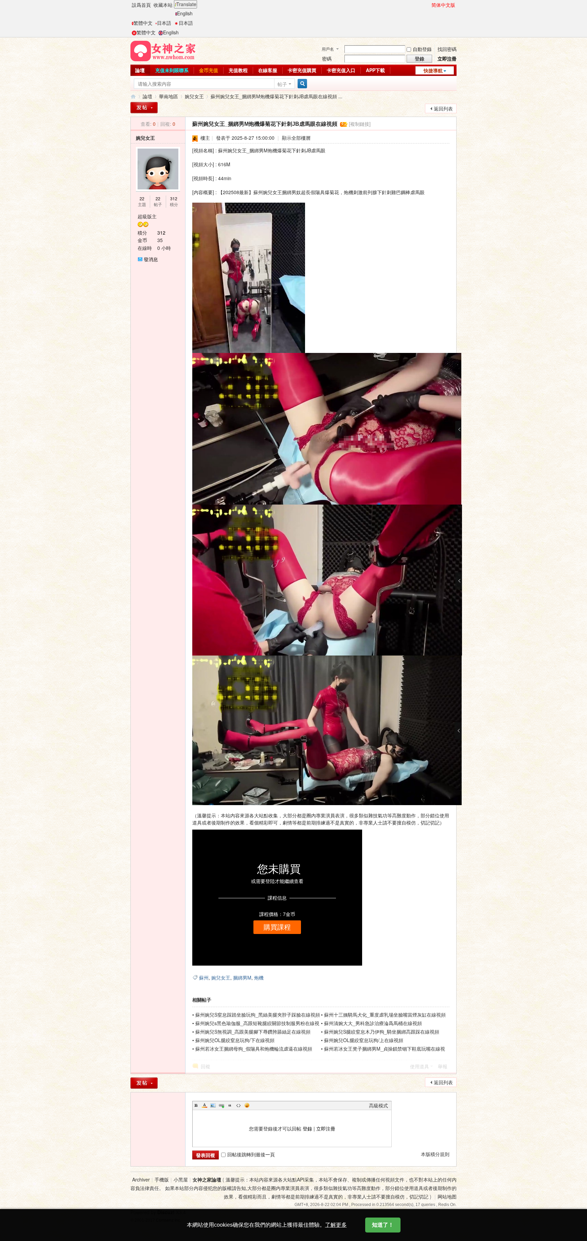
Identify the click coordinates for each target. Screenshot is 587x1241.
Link (221, 1105)
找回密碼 (447, 49)
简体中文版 (443, 4)
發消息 (151, 259)
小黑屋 (181, 1179)
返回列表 (443, 108)
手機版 (162, 1179)
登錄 (307, 1128)
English (185, 13)
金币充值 (208, 70)
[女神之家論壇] (163, 50)
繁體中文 (143, 22)
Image (213, 1105)
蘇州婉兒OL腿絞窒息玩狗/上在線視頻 (363, 1040)
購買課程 (277, 927)
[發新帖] (144, 107)
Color (204, 1105)
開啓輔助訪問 (428, 5)
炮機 (259, 977)
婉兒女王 (194, 96)
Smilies (247, 1105)
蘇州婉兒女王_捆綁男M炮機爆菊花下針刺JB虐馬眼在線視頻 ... (276, 96)
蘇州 (204, 977)
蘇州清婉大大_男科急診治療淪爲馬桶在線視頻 (373, 1023)
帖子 (282, 84)
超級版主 (147, 216)
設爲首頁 (141, 4)
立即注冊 (447, 58)
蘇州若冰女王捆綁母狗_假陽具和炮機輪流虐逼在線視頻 (253, 1048)
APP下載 (375, 70)
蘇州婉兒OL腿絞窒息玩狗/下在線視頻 (234, 1040)
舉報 (442, 1066)
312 (173, 198)
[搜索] (301, 84)
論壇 (140, 70)
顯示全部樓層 (296, 137)
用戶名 (328, 49)
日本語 (164, 22)
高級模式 (378, 1105)
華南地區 (168, 96)
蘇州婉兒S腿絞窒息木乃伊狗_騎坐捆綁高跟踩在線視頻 (381, 1031)
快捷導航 (433, 70)
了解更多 (336, 1225)
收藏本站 (163, 4)
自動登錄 (422, 49)
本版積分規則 (435, 1154)
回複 (205, 1066)
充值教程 (238, 70)
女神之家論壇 (133, 96)
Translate (186, 4)
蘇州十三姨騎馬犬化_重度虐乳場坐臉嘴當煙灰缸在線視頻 (385, 1014)
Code (238, 1105)
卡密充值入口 (341, 70)
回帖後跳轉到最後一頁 (251, 1154)
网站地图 (447, 1196)
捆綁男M (242, 977)
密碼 (327, 58)
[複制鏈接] (360, 123)
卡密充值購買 (302, 70)
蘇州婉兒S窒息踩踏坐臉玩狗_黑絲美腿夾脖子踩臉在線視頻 (257, 1014)
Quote (230, 1105)
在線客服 (267, 70)
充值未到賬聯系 (172, 70)
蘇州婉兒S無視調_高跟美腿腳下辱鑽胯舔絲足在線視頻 (252, 1031)
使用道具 (419, 1066)
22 (142, 198)
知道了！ (383, 1225)
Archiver (141, 1179)
